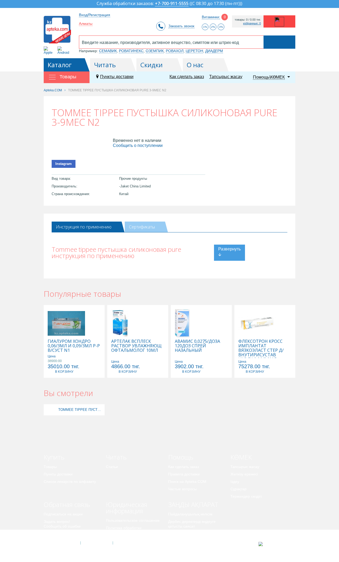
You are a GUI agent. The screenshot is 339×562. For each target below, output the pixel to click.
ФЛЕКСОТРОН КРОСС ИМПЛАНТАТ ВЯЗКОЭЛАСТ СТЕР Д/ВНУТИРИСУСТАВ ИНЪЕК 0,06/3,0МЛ (261, 350)
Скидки (151, 64)
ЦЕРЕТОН (194, 51)
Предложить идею (59, 534)
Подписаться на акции (63, 514)
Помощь (180, 457)
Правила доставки (184, 474)
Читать (105, 64)
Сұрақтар (238, 489)
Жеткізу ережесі (244, 474)
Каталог (60, 64)
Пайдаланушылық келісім (190, 514)
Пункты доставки (116, 76)
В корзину (64, 371)
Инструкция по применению (83, 227)
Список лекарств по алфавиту (70, 481)
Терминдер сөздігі (246, 496)
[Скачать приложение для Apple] (49, 50)
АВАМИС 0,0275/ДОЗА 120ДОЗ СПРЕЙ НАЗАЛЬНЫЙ (197, 346)
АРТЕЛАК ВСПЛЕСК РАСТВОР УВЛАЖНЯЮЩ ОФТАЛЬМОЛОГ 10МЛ (136, 346)
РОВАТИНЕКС (131, 51)
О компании (96, 543)
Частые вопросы (182, 489)
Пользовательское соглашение (133, 520)
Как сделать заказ (187, 76)
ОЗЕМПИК (155, 51)
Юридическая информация (126, 507)
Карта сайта (129, 543)
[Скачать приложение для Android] (64, 50)
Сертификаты (142, 227)
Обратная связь (67, 504)
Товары (50, 467)
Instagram (63, 164)
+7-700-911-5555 (172, 3)
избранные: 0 (252, 23)
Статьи (112, 467)
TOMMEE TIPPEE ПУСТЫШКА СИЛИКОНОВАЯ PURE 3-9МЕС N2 (80, 410)
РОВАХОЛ (175, 51)
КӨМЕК (241, 457)
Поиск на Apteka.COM (187, 481)
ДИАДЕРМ (214, 51)
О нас (195, 64)
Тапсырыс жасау (225, 76)
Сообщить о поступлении (138, 145)
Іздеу (234, 481)
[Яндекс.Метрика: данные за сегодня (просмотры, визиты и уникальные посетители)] (273, 544)
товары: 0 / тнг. (248, 19)
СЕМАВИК (108, 51)
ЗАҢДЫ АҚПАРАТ (193, 504)
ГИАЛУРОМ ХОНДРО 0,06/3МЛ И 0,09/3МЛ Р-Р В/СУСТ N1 (74, 346)
